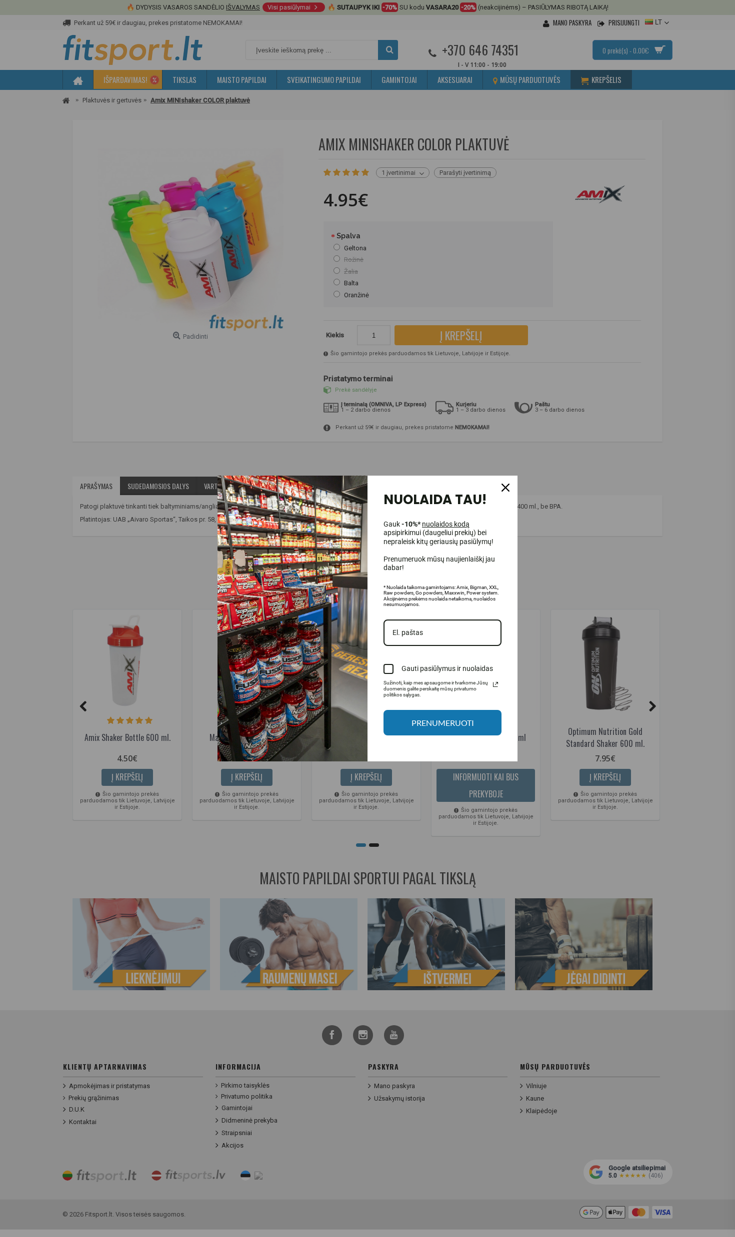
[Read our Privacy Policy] (496, 684)
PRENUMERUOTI (443, 722)
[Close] (506, 488)
